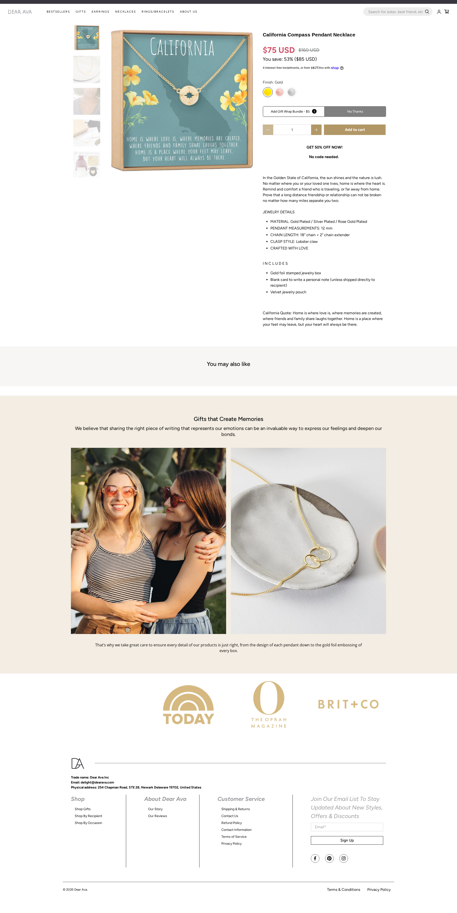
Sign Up (347, 840)
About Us (188, 11)
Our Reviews (157, 816)
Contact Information (236, 830)
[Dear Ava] (26, 12)
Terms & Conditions (343, 889)
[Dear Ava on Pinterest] (329, 858)
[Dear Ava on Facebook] (315, 858)
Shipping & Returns (235, 809)
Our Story (155, 809)
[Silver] (292, 92)
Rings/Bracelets (158, 11)
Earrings (100, 11)
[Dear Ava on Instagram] (343, 858)
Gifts (81, 11)
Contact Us (229, 816)
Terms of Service (234, 837)
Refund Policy (231, 823)
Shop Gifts (83, 809)
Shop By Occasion (88, 823)
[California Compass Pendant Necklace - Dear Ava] (181, 100)
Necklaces (125, 11)
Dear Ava (80, 889)
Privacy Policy (231, 844)
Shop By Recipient (88, 816)
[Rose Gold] (280, 92)
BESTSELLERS (58, 11)
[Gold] (268, 92)
